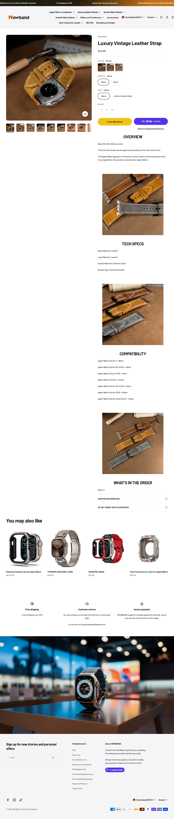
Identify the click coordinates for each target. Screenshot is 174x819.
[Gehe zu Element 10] (71, 128)
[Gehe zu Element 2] (20, 128)
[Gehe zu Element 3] (30, 128)
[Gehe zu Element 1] (10, 128)
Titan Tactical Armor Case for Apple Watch (149, 571)
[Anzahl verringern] (101, 110)
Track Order (77, 788)
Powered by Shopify (29, 809)
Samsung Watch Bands (88, 12)
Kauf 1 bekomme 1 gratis (69, 23)
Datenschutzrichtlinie (82, 764)
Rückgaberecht (79, 769)
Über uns (76, 755)
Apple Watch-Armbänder (60, 12)
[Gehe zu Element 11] (81, 128)
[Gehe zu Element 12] (92, 128)
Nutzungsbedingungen (82, 779)
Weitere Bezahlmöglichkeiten (151, 128)
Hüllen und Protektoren (90, 17)
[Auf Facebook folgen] (8, 800)
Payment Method (79, 783)
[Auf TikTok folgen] (21, 800)
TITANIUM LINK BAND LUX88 (60, 571)
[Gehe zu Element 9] (61, 128)
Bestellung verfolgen (105, 23)
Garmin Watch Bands (113, 12)
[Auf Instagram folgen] (14, 800)
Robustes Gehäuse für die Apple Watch (23, 571)
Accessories (112, 17)
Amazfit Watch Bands (65, 17)
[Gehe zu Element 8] (51, 128)
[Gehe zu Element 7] (41, 128)
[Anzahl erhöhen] (112, 110)
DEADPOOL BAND (96, 571)
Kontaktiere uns (79, 759)
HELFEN (89, 23)
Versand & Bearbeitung (82, 774)
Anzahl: (101, 104)
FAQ (74, 750)
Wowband (102, 36)
